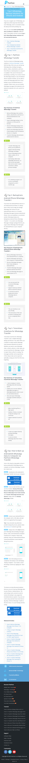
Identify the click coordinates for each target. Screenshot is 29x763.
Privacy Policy (23, 759)
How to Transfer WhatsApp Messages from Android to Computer (13, 640)
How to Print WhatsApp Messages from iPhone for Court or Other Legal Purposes (15, 635)
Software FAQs (7, 736)
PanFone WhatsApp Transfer (17, 63)
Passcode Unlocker (8, 701)
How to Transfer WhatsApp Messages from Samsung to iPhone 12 (13, 659)
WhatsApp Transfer (8, 689)
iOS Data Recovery (8, 696)
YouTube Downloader (9, 703)
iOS (11, 526)
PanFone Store (7, 740)
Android (8, 526)
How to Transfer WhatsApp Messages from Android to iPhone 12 (15, 646)
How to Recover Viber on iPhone (12, 730)
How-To (9, 6)
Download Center (8, 743)
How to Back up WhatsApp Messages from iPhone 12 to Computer (14, 626)
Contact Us (6, 745)
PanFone (11, 2)
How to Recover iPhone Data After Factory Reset (16, 723)
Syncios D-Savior (8, 698)
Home (2, 759)
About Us (14, 761)
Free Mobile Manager (9, 692)
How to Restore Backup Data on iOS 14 (13, 709)
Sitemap (7, 759)
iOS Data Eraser (8, 694)
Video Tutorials (7, 738)
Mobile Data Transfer (9, 687)
